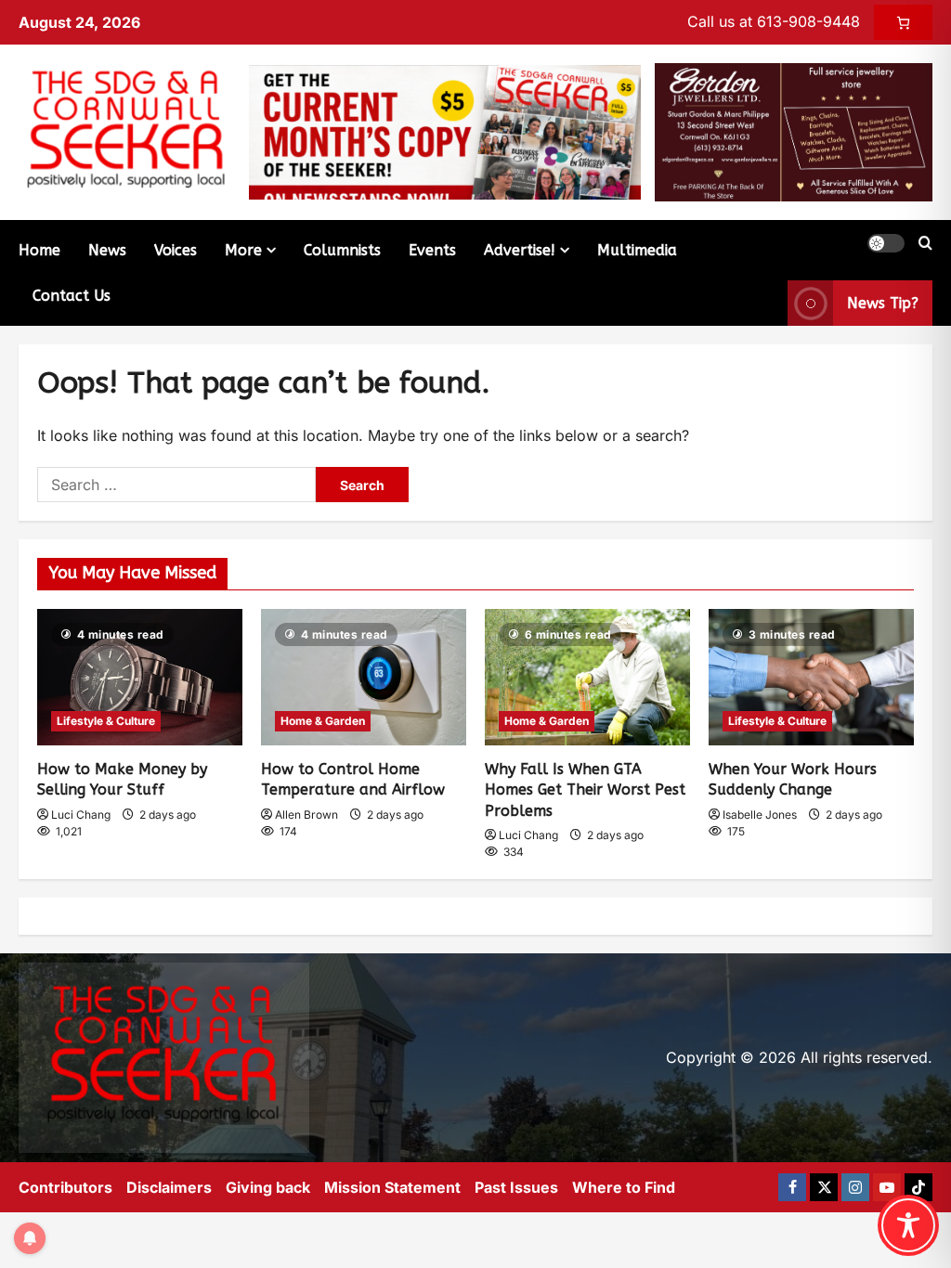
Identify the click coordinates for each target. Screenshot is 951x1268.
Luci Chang (81, 815)
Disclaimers (169, 1187)
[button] (886, 243)
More (243, 250)
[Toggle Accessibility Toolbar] (908, 1225)
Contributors (65, 1187)
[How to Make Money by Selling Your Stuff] (139, 677)
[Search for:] (176, 484)
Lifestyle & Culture (106, 721)
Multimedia (637, 250)
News (107, 250)
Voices (175, 250)
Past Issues (516, 1187)
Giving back (268, 1187)
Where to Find (623, 1187)
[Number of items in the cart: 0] (903, 22)
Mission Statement (392, 1187)
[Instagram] (855, 1187)
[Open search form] (925, 243)
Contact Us (72, 295)
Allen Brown (306, 815)
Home (39, 250)
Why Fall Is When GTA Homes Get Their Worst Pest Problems (585, 790)
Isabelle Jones (760, 815)
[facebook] (792, 1187)
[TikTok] (918, 1187)
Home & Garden (322, 721)
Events (432, 250)
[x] (824, 1187)
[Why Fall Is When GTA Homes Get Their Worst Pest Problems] (587, 677)
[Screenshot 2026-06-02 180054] (793, 131)
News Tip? (882, 303)
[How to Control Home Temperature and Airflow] (363, 677)
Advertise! (519, 250)
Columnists (342, 250)
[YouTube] (887, 1187)
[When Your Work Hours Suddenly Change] (811, 677)
